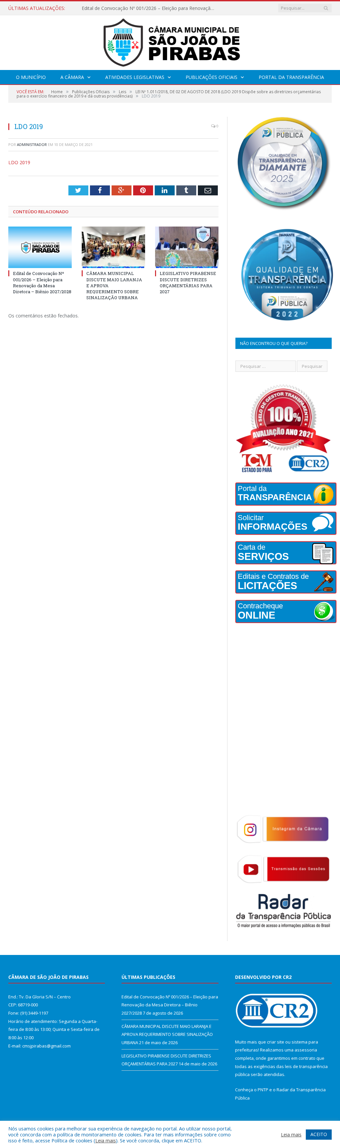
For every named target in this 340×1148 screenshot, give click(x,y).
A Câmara (72, 77)
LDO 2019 (19, 162)
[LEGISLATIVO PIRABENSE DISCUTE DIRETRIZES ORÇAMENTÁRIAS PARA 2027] (186, 247)
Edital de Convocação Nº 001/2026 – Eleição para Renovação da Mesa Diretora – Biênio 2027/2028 (42, 282)
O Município (31, 77)
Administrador (32, 144)
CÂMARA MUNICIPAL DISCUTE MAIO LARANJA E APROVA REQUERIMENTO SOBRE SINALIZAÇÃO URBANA (150, 8)
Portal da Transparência (291, 77)
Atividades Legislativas (134, 77)
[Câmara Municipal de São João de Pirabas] (170, 41)
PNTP (263, 1090)
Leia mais (105, 1140)
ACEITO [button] (318, 1134)
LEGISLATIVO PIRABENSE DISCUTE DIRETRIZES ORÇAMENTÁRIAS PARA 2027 (188, 282)
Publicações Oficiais (211, 77)
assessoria (306, 1050)
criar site (275, 1042)
